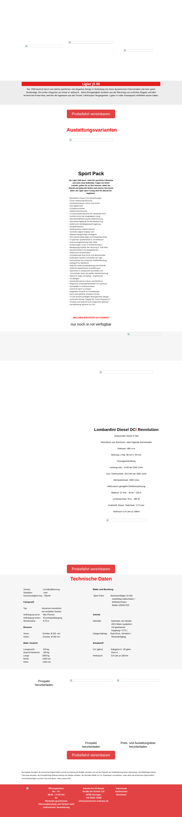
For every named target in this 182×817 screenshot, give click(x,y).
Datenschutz (121, 791)
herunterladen (44, 684)
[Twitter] (147, 789)
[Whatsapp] (158, 789)
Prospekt (44, 681)
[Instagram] (142, 789)
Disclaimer (121, 795)
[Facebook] (137, 789)
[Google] (153, 789)
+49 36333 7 (91, 798)
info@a (82, 801)
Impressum (121, 788)
